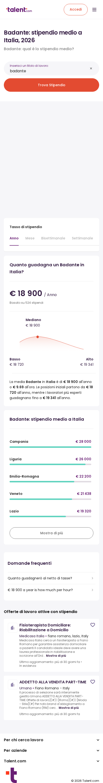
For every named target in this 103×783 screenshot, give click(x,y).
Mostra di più (56, 656)
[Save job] (92, 625)
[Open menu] (94, 9)
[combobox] (49, 71)
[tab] (14, 241)
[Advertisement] (51, 156)
